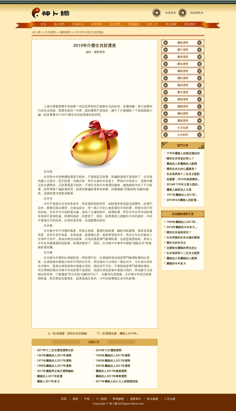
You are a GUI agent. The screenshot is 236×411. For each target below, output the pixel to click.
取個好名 (77, 24)
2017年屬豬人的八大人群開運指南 (117, 381)
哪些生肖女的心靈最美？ (182, 168)
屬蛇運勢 (182, 78)
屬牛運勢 (182, 49)
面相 (75, 398)
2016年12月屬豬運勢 (109, 350)
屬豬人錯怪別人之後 (179, 189)
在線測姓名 (197, 12)
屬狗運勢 (182, 113)
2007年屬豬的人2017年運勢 (113, 365)
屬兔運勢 (182, 64)
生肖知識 (182, 127)
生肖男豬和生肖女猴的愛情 (183, 237)
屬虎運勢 (182, 56)
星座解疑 (133, 24)
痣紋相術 (189, 24)
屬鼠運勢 (182, 42)
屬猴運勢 (182, 99)
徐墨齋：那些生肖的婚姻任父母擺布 (78, 333)
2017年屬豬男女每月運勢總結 (55, 371)
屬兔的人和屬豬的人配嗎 (182, 163)
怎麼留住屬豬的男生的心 (182, 248)
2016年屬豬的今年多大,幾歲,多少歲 (188, 227)
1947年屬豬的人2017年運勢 (54, 355)
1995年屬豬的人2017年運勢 (54, 365)
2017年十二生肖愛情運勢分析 (55, 350)
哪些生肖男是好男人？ (180, 158)
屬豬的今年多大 (176, 263)
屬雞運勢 (182, 106)
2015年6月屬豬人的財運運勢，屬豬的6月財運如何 (197, 200)
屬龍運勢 (182, 71)
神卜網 (36, 32)
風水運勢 (59, 24)
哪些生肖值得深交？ (179, 232)
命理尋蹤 (96, 24)
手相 (87, 398)
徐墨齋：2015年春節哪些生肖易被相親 (190, 179)
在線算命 (170, 12)
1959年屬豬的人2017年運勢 (113, 355)
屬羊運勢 (182, 92)
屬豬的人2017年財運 (50, 376)
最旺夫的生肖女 (176, 242)
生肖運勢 (115, 24)
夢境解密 (118, 398)
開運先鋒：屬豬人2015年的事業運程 (128, 333)
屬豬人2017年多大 (48, 381)
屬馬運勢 (182, 85)
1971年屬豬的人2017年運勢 (54, 360)
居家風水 (135, 398)
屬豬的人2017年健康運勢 (111, 371)
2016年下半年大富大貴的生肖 (185, 184)
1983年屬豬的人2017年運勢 (113, 360)
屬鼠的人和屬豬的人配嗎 (182, 258)
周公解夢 (171, 24)
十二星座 (101, 398)
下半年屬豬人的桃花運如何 (183, 153)
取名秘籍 (152, 398)
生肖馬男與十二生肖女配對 (183, 174)
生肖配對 (182, 134)
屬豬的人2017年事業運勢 (111, 376)
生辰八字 (152, 24)
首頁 (43, 24)
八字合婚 (169, 398)
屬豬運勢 (65, 32)
